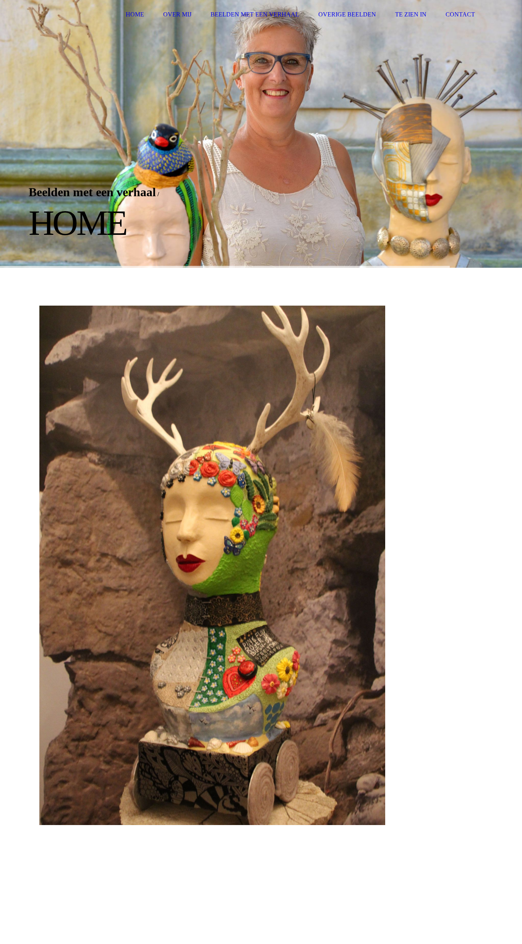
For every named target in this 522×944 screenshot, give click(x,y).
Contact (460, 14)
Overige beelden (347, 14)
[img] (68, 14)
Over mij (177, 14)
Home (135, 14)
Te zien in (410, 14)
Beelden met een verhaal (255, 14)
